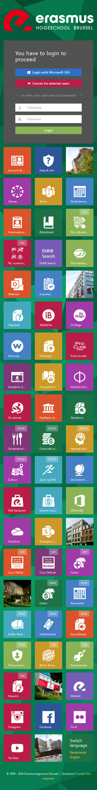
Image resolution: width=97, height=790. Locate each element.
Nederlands (78, 752)
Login (48, 130)
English (75, 757)
